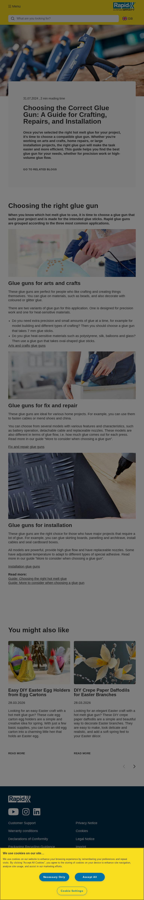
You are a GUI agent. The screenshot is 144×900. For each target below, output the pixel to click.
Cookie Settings (72, 890)
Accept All (90, 876)
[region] (72, 874)
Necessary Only (54, 876)
